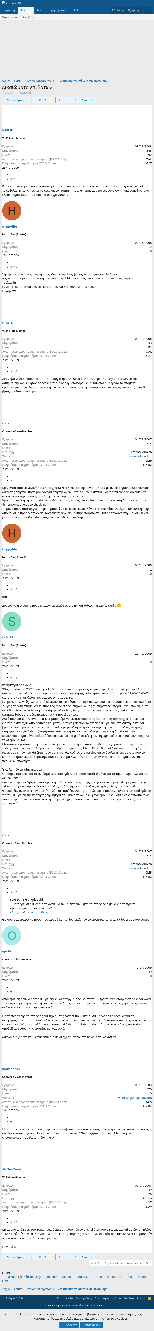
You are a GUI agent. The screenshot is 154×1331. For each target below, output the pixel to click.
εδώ (13, 1246)
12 (52, 100)
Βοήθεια (129, 1298)
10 (39, 100)
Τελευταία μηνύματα (51, 10)
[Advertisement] (77, 50)
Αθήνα (147, 1198)
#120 (14, 1222)
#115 (14, 589)
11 (46, 100)
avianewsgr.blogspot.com (134, 1098)
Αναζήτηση (29, 17)
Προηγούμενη (15, 100)
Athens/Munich (141, 452)
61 (76, 100)
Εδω (5, 1129)
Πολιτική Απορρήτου (108, 1298)
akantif (9, 93)
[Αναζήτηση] (148, 10)
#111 (14, 179)
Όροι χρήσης (84, 1298)
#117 (14, 892)
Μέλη (78, 10)
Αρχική (10, 10)
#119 (14, 1122)
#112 (14, 267)
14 (64, 100)
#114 (14, 480)
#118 (14, 992)
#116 (14, 677)
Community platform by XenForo (77, 1305)
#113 (14, 371)
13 (58, 100)
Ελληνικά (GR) (14, 1298)
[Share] (11, 175)
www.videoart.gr (140, 456)
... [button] (34, 100)
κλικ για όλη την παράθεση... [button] (30, 912)
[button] (68, 10)
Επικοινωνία (65, 1298)
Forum (26, 10)
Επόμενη (87, 100)
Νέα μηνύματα (11, 17)
